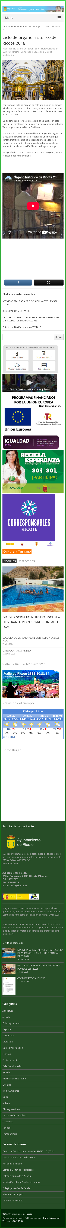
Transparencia (9, 1133)
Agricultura (7, 1010)
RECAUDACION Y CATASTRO (16, 310)
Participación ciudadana (14, 1115)
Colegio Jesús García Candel (16, 1188)
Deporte (6, 1029)
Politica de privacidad (12, 1218)
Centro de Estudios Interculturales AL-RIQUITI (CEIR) (27, 1151)
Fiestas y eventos (10, 1060)
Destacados (27, 51)
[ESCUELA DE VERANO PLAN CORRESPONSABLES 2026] (8, 969)
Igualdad (6, 1072)
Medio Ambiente (10, 1090)
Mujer (5, 1096)
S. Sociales (7, 1121)
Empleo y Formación (12, 1047)
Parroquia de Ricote (12, 1163)
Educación (39, 51)
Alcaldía (6, 1017)
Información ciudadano (14, 1078)
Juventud (6, 1084)
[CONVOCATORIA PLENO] (8, 986)
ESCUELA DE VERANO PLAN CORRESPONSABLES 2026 (30, 639)
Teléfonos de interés (12, 1200)
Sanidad (6, 1127)
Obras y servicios (11, 1109)
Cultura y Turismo (17, 551)
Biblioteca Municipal (12, 1194)
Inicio (5, 26)
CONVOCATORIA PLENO (16, 650)
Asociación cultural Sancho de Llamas (21, 1182)
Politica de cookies (33, 1218)
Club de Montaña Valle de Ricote (18, 1157)
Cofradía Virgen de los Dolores (17, 1169)
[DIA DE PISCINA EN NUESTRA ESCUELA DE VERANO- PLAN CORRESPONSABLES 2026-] (33, 589)
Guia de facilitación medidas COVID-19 (21, 327)
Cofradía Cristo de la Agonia (16, 1175)
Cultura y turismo (17, 26)
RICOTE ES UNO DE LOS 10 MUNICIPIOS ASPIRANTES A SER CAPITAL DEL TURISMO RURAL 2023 (30, 319)
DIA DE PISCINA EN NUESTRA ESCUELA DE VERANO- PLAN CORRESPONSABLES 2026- (31, 622)
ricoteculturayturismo (44, 48)
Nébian (6, 1103)
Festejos (6, 1053)
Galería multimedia (11, 1066)
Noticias (9, 561)
